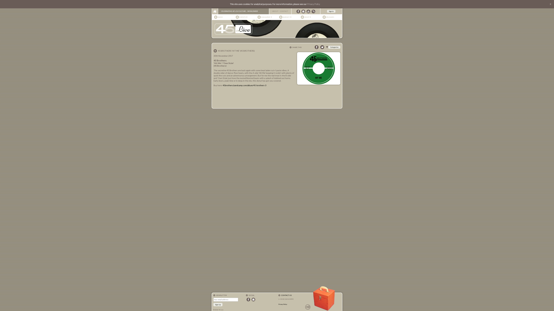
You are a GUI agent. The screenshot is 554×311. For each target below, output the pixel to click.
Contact (284, 11)
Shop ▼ (307, 17)
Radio (220, 17)
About (275, 11)
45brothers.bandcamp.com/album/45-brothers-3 (244, 85)
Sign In (331, 11)
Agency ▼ (287, 17)
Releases (330, 17)
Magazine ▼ (266, 17)
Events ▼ (243, 17)
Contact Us (286, 295)
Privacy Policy (313, 4)
